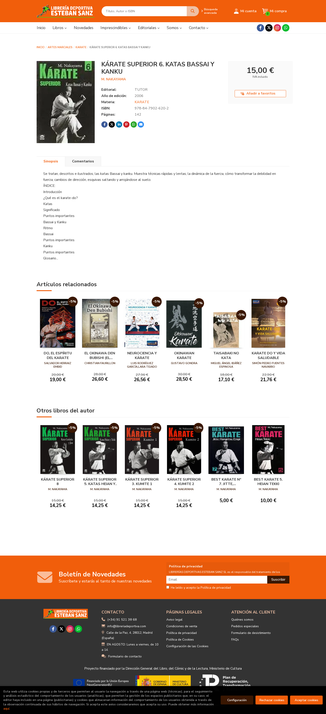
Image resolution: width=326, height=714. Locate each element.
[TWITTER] (269, 28)
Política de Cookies (180, 639)
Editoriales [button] (147, 27)
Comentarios (83, 161)
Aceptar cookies (306, 700)
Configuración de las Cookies (187, 646)
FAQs (235, 639)
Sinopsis (50, 161)
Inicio (41, 47)
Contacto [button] (197, 27)
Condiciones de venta (181, 626)
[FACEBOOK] (260, 28)
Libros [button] (59, 27)
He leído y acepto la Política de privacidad (201, 588)
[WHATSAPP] (285, 28)
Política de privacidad (181, 633)
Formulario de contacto (125, 656)
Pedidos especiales (245, 626)
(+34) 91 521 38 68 (122, 619)
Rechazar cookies (271, 700)
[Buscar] (193, 11)
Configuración (237, 700)
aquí (6, 708)
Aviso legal (174, 619)
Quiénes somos (242, 619)
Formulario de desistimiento (251, 633)
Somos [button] (173, 27)
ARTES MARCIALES (60, 47)
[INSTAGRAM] (277, 28)
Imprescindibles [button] (114, 27)
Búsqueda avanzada (211, 11)
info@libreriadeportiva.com (126, 626)
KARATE (81, 47)
